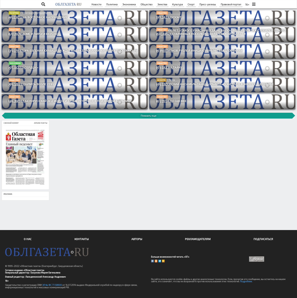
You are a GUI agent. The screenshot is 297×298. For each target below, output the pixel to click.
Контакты (81, 239)
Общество (162, 13)
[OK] (156, 261)
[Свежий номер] (25, 157)
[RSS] (163, 261)
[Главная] (68, 4)
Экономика (15, 63)
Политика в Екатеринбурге (36, 12)
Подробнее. (246, 281)
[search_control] (43, 4)
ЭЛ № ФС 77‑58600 (52, 285)
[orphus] (257, 259)
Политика (14, 13)
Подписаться (263, 239)
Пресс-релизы (207, 4)
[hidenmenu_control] (253, 4)
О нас (28, 239)
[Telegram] (159, 261)
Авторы (136, 239)
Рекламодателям (198, 239)
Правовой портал (231, 4)
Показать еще (148, 115)
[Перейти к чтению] (74, 36)
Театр (172, 79)
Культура (161, 80)
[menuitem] (96, 4)
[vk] (152, 261)
